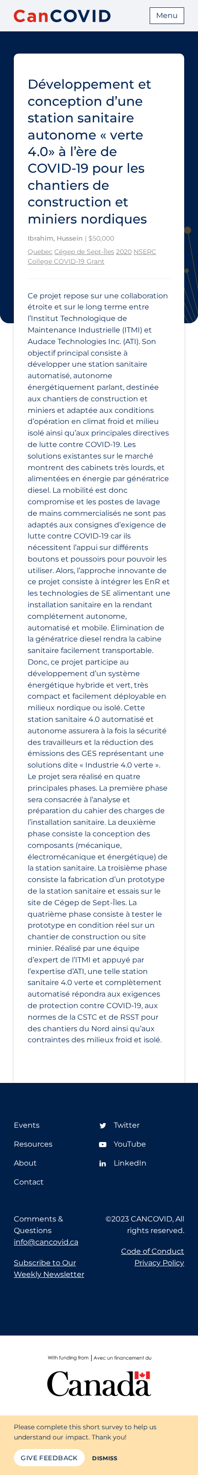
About (25, 1163)
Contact (29, 1182)
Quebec (40, 252)
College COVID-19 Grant (66, 261)
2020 (124, 252)
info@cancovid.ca (46, 1242)
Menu (167, 15)
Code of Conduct (152, 1251)
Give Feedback (49, 1458)
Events (27, 1125)
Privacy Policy (159, 1262)
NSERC (145, 252)
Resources (33, 1144)
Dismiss (105, 1458)
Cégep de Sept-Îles (84, 252)
